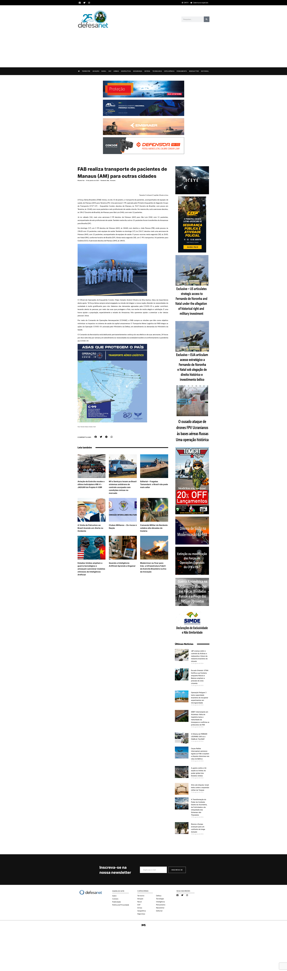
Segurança (137, 71)
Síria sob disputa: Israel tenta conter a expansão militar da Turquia (200, 787)
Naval (103, 71)
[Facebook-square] (80, 3)
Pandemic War (105, 180)
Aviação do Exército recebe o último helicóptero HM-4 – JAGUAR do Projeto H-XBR (91, 484)
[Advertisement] (143, 45)
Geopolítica (126, 71)
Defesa (147, 71)
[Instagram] (89, 3)
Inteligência (169, 71)
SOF (110, 71)
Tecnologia (157, 71)
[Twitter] (84, 3)
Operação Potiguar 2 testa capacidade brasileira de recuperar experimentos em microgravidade (199, 698)
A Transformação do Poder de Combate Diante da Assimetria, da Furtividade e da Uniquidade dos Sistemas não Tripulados (199, 807)
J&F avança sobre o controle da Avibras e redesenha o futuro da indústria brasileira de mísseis (199, 656)
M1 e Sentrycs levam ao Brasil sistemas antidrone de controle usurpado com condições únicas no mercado (123, 487)
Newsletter (194, 71)
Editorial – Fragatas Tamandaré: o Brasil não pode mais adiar (154, 484)
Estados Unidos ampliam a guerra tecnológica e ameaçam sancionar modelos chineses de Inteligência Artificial (91, 569)
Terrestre (86, 71)
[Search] (206, 19)
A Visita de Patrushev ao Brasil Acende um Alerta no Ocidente (90, 528)
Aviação (96, 71)
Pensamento (182, 71)
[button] (95, 437)
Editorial (205, 71)
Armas (116, 71)
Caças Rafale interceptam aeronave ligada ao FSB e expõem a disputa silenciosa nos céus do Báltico (200, 754)
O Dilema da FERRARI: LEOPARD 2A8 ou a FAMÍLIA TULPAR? (199, 736)
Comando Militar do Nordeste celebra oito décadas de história (154, 528)
